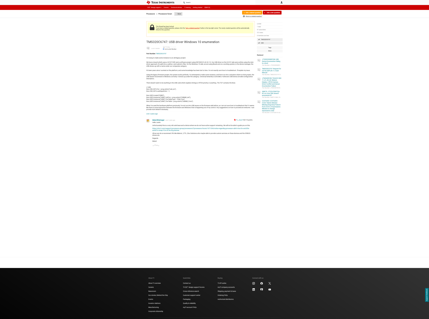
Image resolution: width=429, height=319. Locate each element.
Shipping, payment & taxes (227, 291)
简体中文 (207, 7)
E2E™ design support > (154, 7)
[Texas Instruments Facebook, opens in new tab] (261, 284)
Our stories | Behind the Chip (158, 295)
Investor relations (154, 303)
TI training (187, 7)
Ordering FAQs (223, 295)
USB (262, 43)
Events (150, 299)
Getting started (197, 7)
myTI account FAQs (190, 307)
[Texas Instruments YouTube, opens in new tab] (269, 290)
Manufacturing (153, 307)
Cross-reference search (191, 291)
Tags (269, 47)
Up (153, 146)
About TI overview (154, 283)
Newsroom (152, 291)
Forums (166, 7)
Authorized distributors (226, 299)
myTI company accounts (226, 287)
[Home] (162, 2)
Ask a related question (253, 13)
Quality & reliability (189, 303)
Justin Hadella (155, 48)
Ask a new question (273, 13)
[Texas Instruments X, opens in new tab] (269, 284)
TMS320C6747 (265, 39)
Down (159, 146)
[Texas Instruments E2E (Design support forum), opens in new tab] (261, 290)
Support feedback (427, 295)
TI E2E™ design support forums (193, 287)
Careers (151, 287)
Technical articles (176, 7)
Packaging (186, 299)
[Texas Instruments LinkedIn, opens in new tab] (253, 290)
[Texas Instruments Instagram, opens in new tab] (253, 284)
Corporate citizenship (155, 311)
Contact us (187, 283)
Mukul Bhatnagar (158, 120)
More (179, 14)
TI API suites (222, 283)
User (281, 2)
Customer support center (191, 295)
